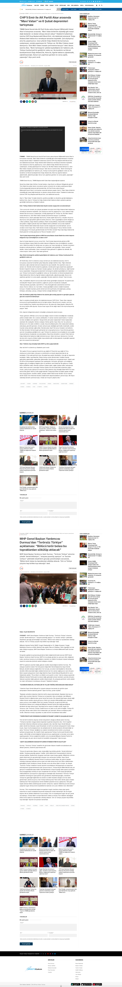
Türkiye (40, 386)
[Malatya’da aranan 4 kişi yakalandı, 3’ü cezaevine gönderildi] (83, 57)
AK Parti (23, 383)
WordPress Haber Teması (38, 984)
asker (29, 383)
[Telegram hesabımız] (99, 1)
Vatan (46, 386)
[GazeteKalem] (26, 6)
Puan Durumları (51, 970)
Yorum (22, 500)
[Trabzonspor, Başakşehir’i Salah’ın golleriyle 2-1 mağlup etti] (83, 71)
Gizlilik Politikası (79, 970)
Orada (22, 386)
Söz (34, 386)
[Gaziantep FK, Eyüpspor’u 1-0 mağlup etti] (83, 64)
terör (22, 808)
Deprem (35, 383)
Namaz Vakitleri (51, 965)
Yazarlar (50, 972)
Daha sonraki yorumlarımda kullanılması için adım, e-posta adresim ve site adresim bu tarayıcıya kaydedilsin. (45, 517)
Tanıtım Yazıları (78, 967)
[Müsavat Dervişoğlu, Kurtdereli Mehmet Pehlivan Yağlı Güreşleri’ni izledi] (83, 116)
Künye (81, 5)
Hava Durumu (51, 963)
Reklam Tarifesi (78, 965)
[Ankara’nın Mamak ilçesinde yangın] (83, 124)
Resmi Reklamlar (89, 5)
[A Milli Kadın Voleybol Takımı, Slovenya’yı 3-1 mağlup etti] (83, 108)
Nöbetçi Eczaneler (52, 967)
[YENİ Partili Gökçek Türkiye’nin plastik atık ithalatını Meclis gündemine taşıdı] (48, 460)
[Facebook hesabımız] (87, 1)
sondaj (29, 386)
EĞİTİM (56, 5)
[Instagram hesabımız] (91, 1)
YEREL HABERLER (74, 5)
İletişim (77, 978)
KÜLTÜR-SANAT (63, 5)
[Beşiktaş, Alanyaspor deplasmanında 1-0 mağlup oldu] (83, 19)
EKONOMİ (52, 5)
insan (49, 383)
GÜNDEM (42, 5)
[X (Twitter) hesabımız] (89, 1)
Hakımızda (77, 972)
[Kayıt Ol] (97, 5)
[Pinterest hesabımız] (95, 1)
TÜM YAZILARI (72, 62)
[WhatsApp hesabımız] (101, 1)
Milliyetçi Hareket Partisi (63, 805)
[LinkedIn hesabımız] (97, 1)
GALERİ (24, 1)
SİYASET (75, 65)
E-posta (51, 510)
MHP (47, 805)
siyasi (73, 805)
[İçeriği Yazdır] (35, 101)
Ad (21, 510)
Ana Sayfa (36, 5)
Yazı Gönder (78, 974)
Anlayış (23, 805)
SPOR (68, 5)
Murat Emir (64, 383)
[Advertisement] (12, 33)
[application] (42, 139)
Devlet (29, 805)
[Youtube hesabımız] (93, 1)
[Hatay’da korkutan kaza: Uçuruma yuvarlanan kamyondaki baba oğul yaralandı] (83, 141)
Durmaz (35, 805)
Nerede (71, 383)
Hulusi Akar (43, 383)
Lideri (41, 805)
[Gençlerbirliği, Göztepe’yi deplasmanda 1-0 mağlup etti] (83, 37)
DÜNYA (46, 5)
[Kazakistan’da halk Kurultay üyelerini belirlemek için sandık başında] (29, 420)
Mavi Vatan (56, 383)
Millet (52, 805)
